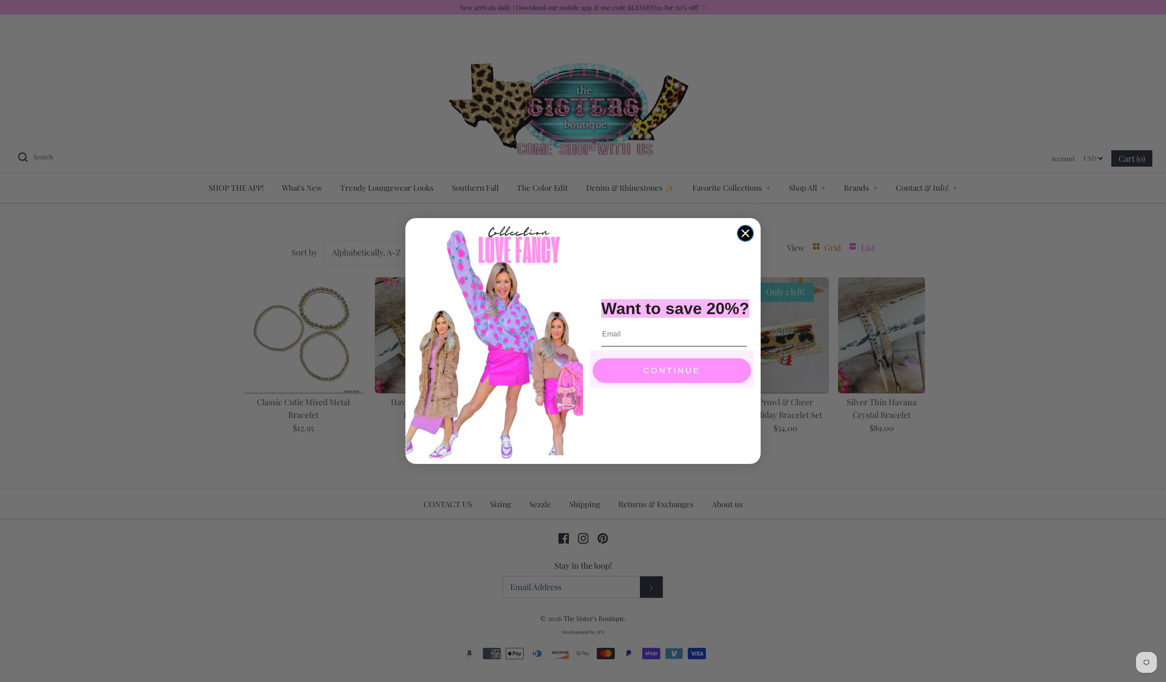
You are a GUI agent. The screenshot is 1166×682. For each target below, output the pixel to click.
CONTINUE (672, 370)
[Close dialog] (745, 233)
